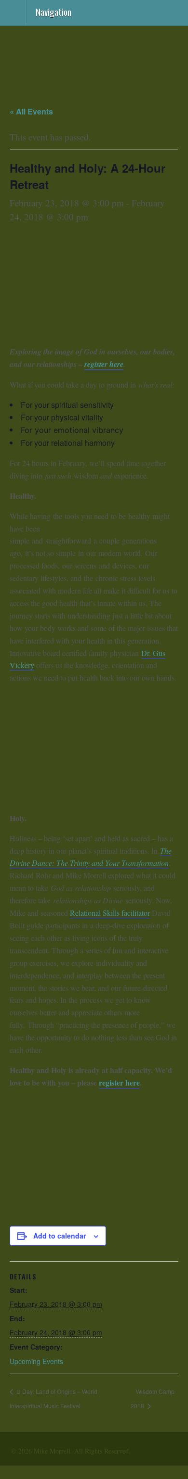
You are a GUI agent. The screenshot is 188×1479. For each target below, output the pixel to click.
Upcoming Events (36, 1361)
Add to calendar (59, 1235)
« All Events (31, 111)
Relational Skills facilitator (110, 913)
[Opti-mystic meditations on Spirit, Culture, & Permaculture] (94, 71)
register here (103, 364)
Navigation (53, 11)
